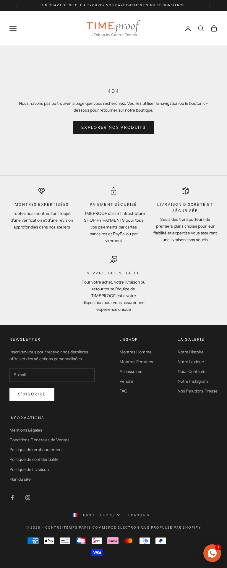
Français (139, 515)
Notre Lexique (191, 361)
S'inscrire (32, 394)
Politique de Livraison (29, 469)
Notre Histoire (191, 352)
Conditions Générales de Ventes (39, 440)
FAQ (123, 391)
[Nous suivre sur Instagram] (28, 498)
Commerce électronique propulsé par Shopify (146, 527)
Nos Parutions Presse (198, 391)
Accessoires (130, 371)
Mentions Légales (25, 430)
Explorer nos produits (113, 127)
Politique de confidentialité (34, 459)
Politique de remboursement (36, 449)
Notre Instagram (193, 381)
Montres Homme (135, 352)
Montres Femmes (136, 361)
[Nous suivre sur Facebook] (12, 498)
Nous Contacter (192, 371)
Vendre (126, 381)
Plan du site (20, 479)
